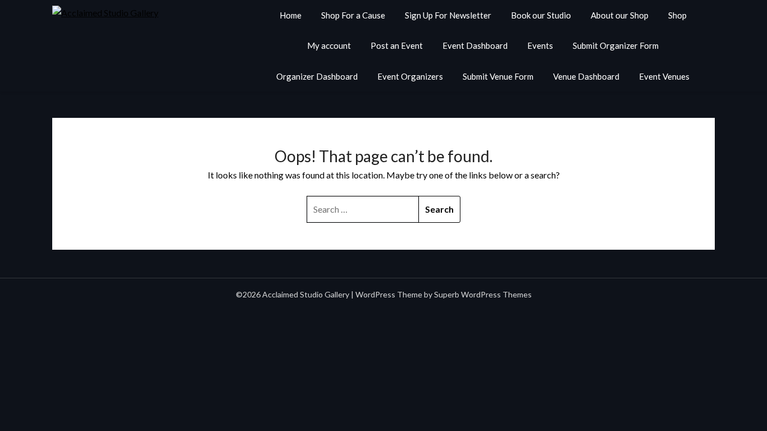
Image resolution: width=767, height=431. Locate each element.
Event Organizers (410, 76)
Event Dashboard (475, 45)
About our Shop (620, 15)
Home (291, 15)
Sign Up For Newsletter (448, 15)
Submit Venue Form (498, 76)
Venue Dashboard (586, 76)
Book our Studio (541, 15)
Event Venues (664, 76)
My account (329, 45)
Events (540, 45)
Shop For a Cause (353, 15)
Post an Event (397, 45)
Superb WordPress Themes (483, 294)
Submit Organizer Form (616, 45)
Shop (677, 15)
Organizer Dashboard (317, 76)
